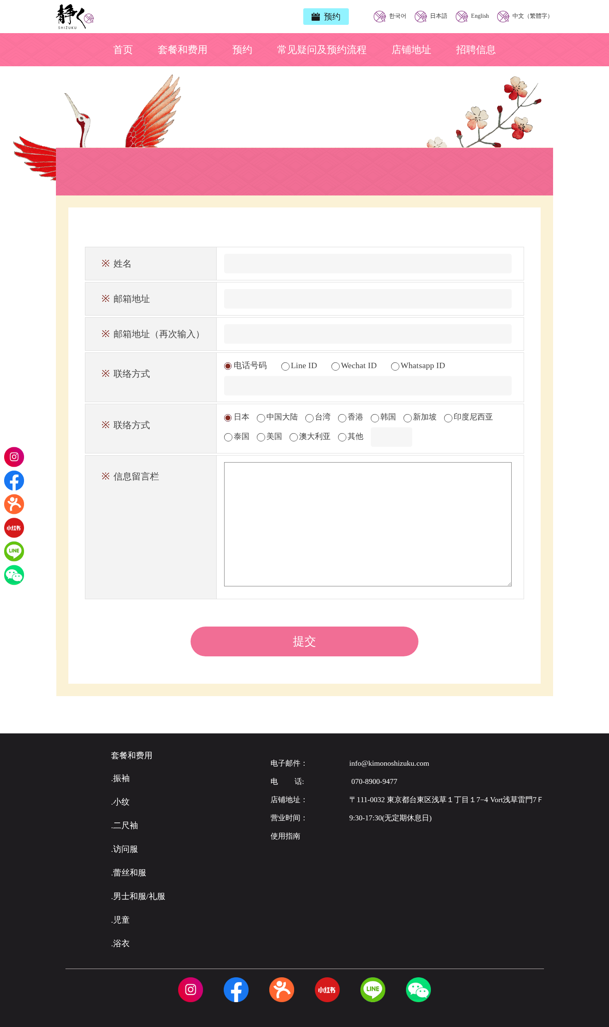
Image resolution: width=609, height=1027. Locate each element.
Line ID (304, 365)
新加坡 (424, 416)
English (479, 16)
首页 (123, 49)
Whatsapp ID (422, 365)
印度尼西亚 (472, 416)
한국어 (396, 16)
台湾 (322, 416)
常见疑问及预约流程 (322, 49)
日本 (240, 416)
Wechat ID (359, 365)
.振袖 (120, 778)
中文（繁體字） (532, 16)
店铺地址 (411, 49)
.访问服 (124, 848)
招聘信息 (476, 49)
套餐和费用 (183, 49)
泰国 (240, 436)
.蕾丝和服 (128, 872)
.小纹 (120, 801)
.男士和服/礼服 (138, 896)
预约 (242, 49)
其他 (354, 436)
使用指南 (285, 836)
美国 (273, 436)
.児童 (120, 919)
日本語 (437, 16)
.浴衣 (120, 943)
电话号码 (250, 365)
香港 (354, 416)
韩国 (387, 416)
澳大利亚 (314, 436)
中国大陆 (281, 416)
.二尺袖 (124, 825)
